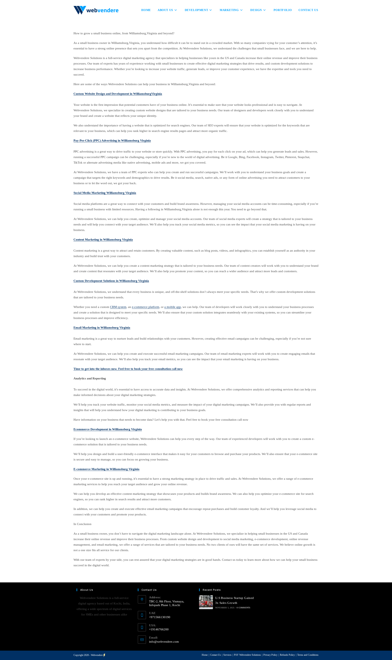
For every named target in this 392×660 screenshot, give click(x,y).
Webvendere (97, 655)
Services (227, 654)
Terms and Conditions (307, 654)
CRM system (118, 307)
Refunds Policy (287, 654)
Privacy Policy (270, 654)
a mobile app (172, 307)
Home (205, 654)
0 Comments (243, 607)
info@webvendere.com (164, 641)
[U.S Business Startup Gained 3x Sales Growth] (206, 602)
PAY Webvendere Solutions (247, 654)
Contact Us (215, 654)
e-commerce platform (145, 307)
